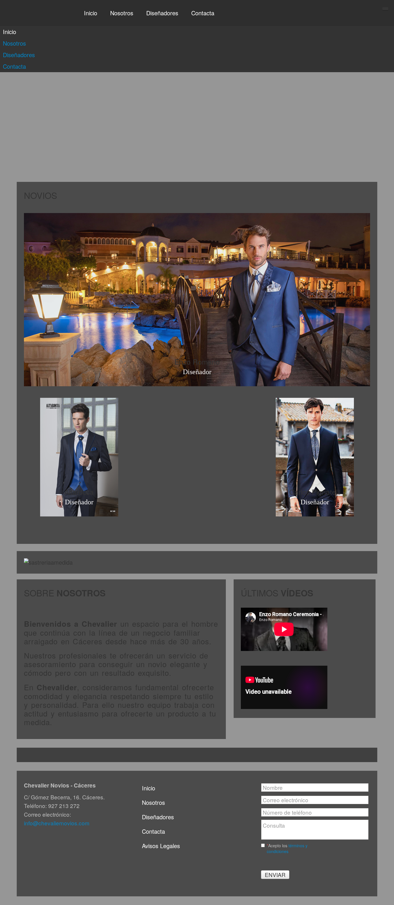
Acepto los (287, 848)
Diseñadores (158, 817)
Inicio (148, 788)
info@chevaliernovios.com (56, 823)
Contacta (153, 831)
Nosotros (153, 802)
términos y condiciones (287, 848)
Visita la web (197, 348)
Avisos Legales (161, 845)
